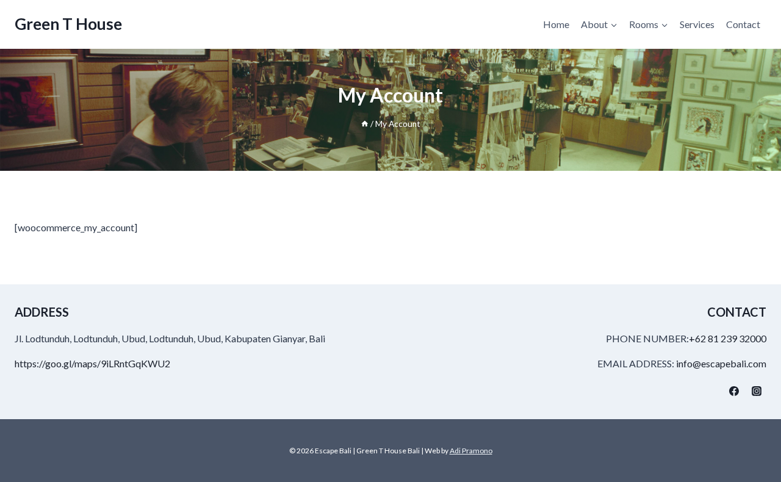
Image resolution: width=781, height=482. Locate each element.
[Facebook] (734, 391)
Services (697, 24)
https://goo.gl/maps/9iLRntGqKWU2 (92, 363)
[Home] (365, 124)
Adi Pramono (471, 450)
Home (556, 24)
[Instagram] (756, 391)
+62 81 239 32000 (727, 338)
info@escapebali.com (721, 363)
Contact (743, 24)
